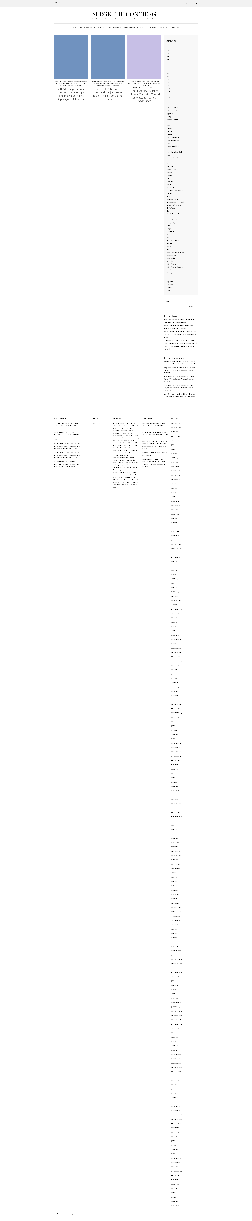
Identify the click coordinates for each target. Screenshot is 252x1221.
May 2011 (174, 886)
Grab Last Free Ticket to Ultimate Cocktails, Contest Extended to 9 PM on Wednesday (144, 95)
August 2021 (175, 514)
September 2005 (176, 1180)
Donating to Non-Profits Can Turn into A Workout (179, 340)
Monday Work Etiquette (174, 205)
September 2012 (176, 816)
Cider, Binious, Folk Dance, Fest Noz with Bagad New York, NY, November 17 (66, 464)
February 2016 (176, 639)
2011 (168, 83)
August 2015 (175, 665)
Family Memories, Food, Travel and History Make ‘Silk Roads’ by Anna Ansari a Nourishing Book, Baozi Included (180, 346)
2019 (168, 62)
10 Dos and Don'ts (172, 111)
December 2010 (176, 907)
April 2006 (174, 1149)
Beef (168, 122)
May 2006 (174, 1145)
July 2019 (174, 570)
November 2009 (176, 963)
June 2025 (174, 449)
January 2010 (175, 955)
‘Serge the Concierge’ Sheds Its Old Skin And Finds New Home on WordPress (66, 425)
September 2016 (176, 609)
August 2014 (175, 717)
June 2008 (174, 1037)
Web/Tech (170, 285)
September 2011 (176, 868)
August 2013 (175, 769)
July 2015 (174, 669)
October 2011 (175, 864)
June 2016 (174, 622)
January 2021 (175, 540)
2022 (168, 53)
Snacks (169, 246)
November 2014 (176, 704)
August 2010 (175, 924)
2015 (168, 71)
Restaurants (170, 232)
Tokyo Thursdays (114, 27)
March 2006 (175, 1154)
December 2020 (176, 544)
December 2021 (176, 509)
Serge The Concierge (126, 14)
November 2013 (176, 756)
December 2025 (176, 427)
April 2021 (174, 527)
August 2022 (175, 484)
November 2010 (176, 912)
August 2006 (175, 1132)
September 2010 (176, 920)
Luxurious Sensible (172, 199)
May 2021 (174, 522)
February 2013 (176, 795)
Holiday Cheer (171, 187)
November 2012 (176, 808)
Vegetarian (170, 282)
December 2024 (176, 475)
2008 (168, 91)
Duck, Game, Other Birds (174, 152)
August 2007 (175, 1080)
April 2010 (174, 942)
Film (96, 81)
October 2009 (176, 968)
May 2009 (174, 989)
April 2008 (174, 1046)
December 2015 (176, 648)
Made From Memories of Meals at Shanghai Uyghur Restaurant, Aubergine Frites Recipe (153, 425)
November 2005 (176, 1171)
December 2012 (176, 803)
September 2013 (176, 765)
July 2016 (174, 618)
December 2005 (176, 1167)
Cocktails (169, 134)
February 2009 (176, 1002)
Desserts (169, 149)
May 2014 (174, 730)
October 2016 (175, 605)
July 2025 (174, 445)
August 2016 (175, 613)
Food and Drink (102, 81)
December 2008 (176, 1011)
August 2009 (175, 976)
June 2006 (174, 1141)
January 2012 (175, 851)
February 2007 (176, 1106)
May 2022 (174, 492)
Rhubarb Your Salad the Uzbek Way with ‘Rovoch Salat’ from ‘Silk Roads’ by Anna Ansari (155, 434)
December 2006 (176, 1115)
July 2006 (174, 1136)
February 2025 (176, 466)
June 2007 (174, 1089)
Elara (55, 1214)
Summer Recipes (172, 255)
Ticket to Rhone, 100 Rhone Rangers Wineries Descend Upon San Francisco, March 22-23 (179, 370)
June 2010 (174, 933)
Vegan (168, 279)
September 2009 (176, 972)
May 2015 (174, 678)
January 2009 (175, 1007)
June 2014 (174, 726)
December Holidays (173, 146)
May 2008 (174, 1041)
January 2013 (175, 799)
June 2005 (174, 1192)
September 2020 (176, 557)
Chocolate (170, 131)
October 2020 (176, 553)
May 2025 (174, 453)
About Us (57, 2)
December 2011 (176, 855)
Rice (168, 234)
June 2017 (174, 587)
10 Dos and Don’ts (87, 27)
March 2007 (175, 1102)
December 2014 (176, 700)
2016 (168, 68)
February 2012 (176, 847)
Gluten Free (170, 176)
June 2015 (174, 674)
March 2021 (175, 531)
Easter (169, 155)
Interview (169, 193)
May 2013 (174, 782)
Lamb (168, 196)
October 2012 (175, 812)
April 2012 (174, 838)
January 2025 (175, 471)
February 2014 (176, 743)
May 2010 (174, 937)
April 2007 (174, 1097)
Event (56, 81)
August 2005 (175, 1184)
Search (166, 301)
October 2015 (175, 656)
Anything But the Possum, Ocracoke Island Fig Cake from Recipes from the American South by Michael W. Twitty (180, 334)
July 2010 (174, 929)
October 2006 (176, 1123)
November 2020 (176, 548)
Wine (159, 83)
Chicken (169, 128)
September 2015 (176, 661)
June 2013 (174, 778)
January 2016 (175, 643)
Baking (169, 117)
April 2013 (174, 786)
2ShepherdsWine (169, 376)
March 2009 (175, 998)
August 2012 (175, 821)
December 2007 (176, 1063)
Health (169, 184)
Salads (168, 237)
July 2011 (174, 877)
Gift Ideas (169, 173)
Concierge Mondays (173, 137)
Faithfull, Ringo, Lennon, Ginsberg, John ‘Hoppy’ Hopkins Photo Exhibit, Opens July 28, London (71, 94)
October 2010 (175, 916)
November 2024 (176, 479)
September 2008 (176, 1024)
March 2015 (175, 687)
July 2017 (174, 583)
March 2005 (175, 1205)
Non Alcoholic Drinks (173, 214)
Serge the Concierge (67, 85)
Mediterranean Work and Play (176, 202)
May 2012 (174, 834)
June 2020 (174, 561)
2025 (168, 47)
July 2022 (174, 488)
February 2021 (176, 535)
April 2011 (174, 890)
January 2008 (175, 1058)
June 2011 (174, 881)
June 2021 (174, 518)
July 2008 (174, 1033)
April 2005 (174, 1201)
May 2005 (174, 1197)
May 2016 (174, 626)
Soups (168, 249)
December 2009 (176, 959)
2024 (168, 50)
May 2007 (174, 1093)
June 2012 (174, 829)
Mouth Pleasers (171, 208)
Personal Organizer (68, 81)
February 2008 (176, 1054)
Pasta (168, 217)
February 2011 (175, 899)
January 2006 (175, 1162)
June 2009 (174, 985)
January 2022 (175, 505)
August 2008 (175, 1028)
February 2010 (176, 950)
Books (168, 125)
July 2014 (174, 721)
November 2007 (176, 1067)
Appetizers (170, 114)
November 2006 (176, 1119)
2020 (168, 59)
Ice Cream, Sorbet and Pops (175, 190)
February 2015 (176, 691)
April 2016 (174, 631)
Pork (168, 226)
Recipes (101, 27)
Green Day (170, 181)
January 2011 (175, 903)
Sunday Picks (171, 258)
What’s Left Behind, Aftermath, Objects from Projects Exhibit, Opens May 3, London (108, 94)
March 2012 (175, 842)
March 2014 (175, 739)
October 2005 (176, 1175)
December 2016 (176, 600)
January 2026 (175, 423)
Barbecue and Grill (172, 120)
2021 (168, 56)
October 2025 (175, 436)
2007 (168, 94)
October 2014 (175, 708)
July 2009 (174, 981)
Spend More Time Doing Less (175, 252)
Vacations (169, 276)
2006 (168, 97)
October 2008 (176, 1020)
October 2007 (176, 1071)
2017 (168, 65)
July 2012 (174, 825)
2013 (168, 77)
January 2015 (175, 695)
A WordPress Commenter (172, 361)
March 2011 (175, 894)
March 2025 (175, 462)
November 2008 (176, 1015)
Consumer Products (135, 81)
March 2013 (175, 790)
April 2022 (174, 497)
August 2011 (175, 873)
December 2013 (176, 752)
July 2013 (174, 773)
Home (75, 27)
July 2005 (174, 1188)
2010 (168, 85)
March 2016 (175, 635)
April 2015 (174, 682)
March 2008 (175, 1050)
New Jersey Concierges (159, 27)
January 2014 (175, 747)
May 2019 (174, 574)
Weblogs (75, 83)
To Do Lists (66, 83)
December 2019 (176, 566)
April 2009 (174, 994)
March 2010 (175, 946)
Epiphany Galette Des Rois (175, 158)
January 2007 (175, 1110)
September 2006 (176, 1128)
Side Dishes (170, 243)
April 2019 (174, 579)
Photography (77, 81)
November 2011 (176, 860)
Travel (71, 83)
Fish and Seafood (172, 167)
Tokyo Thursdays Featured (175, 267)
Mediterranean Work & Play (135, 27)
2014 (168, 74)
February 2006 (176, 1158)
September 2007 (176, 1076)
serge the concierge (170, 368)
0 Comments (78, 85)
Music (60, 81)
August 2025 (175, 440)
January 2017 (175, 596)
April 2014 (174, 734)
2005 (168, 100)
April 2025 (174, 458)
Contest (169, 143)
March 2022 (175, 501)
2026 (168, 44)
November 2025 (176, 432)
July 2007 (174, 1084)
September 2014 (176, 713)
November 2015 (176, 652)
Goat (168, 178)
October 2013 (175, 760)
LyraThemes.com (78, 1214)
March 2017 (175, 592)
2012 (168, 80)
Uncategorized (171, 273)
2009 (168, 88)
